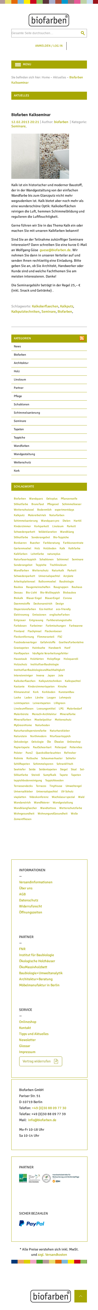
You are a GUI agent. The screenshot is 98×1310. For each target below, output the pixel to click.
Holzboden (49, 548)
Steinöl (35, 775)
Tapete (64, 775)
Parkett (71, 526)
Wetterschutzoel (24, 509)
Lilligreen (59, 703)
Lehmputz (65, 697)
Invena (40, 675)
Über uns (25, 888)
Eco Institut (46, 609)
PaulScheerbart (42, 747)
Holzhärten (37, 659)
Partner (18, 388)
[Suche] (82, 33)
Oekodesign (21, 741)
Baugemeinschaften (38, 587)
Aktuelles (59, 77)
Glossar (24, 1046)
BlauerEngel (52, 598)
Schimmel (63, 559)
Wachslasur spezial (63, 797)
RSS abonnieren (81, 338)
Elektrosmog (21, 614)
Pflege (18, 396)
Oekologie (37, 741)
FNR (22, 949)
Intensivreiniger (23, 675)
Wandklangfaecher (25, 808)
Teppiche (19, 438)
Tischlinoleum (58, 565)
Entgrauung (36, 620)
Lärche (39, 697)
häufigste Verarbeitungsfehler (50, 653)
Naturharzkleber (60, 730)
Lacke (17, 697)
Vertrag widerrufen (37, 1061)
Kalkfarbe (74, 548)
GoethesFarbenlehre (71, 642)
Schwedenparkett (24, 531)
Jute (60, 675)
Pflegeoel (53, 504)
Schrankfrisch (65, 764)
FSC (60, 636)
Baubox (18, 587)
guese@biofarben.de (55, 250)
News (17, 346)
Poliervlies (76, 747)
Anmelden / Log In (49, 46)
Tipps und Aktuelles (33, 1034)
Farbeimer (36, 625)
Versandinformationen (36, 882)
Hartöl (77, 520)
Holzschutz (20, 664)
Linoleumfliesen (23, 708)
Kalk (62, 548)
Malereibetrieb (37, 515)
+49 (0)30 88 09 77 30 (49, 1108)
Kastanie (19, 686)
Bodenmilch (44, 509)
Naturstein (20, 736)
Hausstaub (20, 659)
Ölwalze (59, 741)
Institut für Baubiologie (37, 955)
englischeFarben (60, 614)
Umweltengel (74, 786)
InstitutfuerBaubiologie (44, 664)
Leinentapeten (42, 703)
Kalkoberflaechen (45, 306)
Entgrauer (20, 620)
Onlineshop (74, 741)
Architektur (21, 363)
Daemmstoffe (22, 603)
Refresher (70, 752)
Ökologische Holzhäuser (37, 961)
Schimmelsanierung (27, 413)
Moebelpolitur (43, 719)
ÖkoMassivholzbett (33, 967)
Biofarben (65, 311)
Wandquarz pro (50, 520)
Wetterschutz (22, 462)
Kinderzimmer (22, 526)
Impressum (27, 1052)
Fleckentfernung (24, 636)
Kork (17, 471)
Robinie (18, 758)
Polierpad (60, 747)
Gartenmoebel (22, 548)
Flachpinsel (34, 631)
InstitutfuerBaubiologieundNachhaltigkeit (39, 670)
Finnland (19, 631)
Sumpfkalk (49, 775)
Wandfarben (21, 446)
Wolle (74, 813)
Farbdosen (20, 625)
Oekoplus (52, 498)
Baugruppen (61, 587)
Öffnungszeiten (30, 912)
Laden (28, 697)
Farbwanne (76, 625)
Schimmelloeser (71, 504)
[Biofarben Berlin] (49, 20)
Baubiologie (66, 581)
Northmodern (38, 736)
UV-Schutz (67, 791)
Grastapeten (21, 647)
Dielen (66, 520)
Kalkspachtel (73, 681)
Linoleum (20, 379)
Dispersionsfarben (25, 609)
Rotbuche (32, 758)
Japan (51, 675)
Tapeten (19, 429)
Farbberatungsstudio (59, 620)
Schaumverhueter (52, 758)
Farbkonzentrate (73, 542)
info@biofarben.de (42, 1120)
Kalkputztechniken (25, 311)
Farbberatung (51, 542)
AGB (22, 894)
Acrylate (68, 576)
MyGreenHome (23, 725)
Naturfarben (56, 515)
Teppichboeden (54, 780)
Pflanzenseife (69, 498)
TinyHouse (56, 786)
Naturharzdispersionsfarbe (30, 730)
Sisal (74, 769)
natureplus (53, 554)
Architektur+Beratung (36, 979)
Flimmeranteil (45, 636)
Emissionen (39, 614)
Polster (18, 752)
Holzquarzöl (71, 659)
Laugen (51, 697)
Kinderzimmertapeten (41, 686)
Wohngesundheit (24, 813)
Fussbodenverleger (25, 642)
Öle (49, 741)
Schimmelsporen (43, 764)
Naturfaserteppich (25, 559)
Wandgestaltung (24, 454)
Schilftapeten (22, 764)
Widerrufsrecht (30, 906)
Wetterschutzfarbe (70, 808)
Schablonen (21, 404)
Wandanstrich (22, 802)
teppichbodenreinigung (28, 780)
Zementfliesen (22, 819)
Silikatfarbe (21, 504)
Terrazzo (41, 786)
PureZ (29, 752)
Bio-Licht (31, 592)
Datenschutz (28, 900)
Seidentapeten (48, 769)
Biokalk (18, 598)
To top (82, 1292)
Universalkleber (23, 791)
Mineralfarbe (68, 714)
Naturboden (42, 725)
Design (60, 603)
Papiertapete (22, 747)
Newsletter (27, 1040)
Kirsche (62, 686)
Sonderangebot (40, 537)
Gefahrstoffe (48, 642)
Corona (67, 598)
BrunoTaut (37, 504)
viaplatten (20, 797)
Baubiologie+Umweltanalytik (41, 973)
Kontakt (25, 1028)
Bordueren (20, 542)
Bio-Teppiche (61, 537)
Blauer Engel (34, 598)
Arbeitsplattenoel (24, 581)
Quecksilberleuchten (48, 752)
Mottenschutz (63, 719)
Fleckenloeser (53, 631)
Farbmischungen (56, 625)
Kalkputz (66, 306)
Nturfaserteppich (60, 736)
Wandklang (67, 531)
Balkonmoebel (47, 581)
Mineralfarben (22, 719)
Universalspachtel (49, 576)
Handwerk (54, 647)
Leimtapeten (21, 703)
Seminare (18, 126)
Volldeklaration (47, 531)
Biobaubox (69, 592)
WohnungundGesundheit (53, 813)
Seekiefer (20, 769)
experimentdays (64, 509)
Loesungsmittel (46, 708)
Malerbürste (21, 714)
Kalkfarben (20, 554)
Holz (17, 371)
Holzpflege (53, 659)
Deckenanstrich (42, 603)
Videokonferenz (38, 797)
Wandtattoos (48, 808)
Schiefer (71, 758)
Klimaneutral (22, 692)
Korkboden (48, 692)
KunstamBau (66, 692)
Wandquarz (36, 498)
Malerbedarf (74, 708)
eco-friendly (63, 609)
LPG (61, 708)
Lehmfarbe (37, 554)
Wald (81, 797)
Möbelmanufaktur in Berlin (39, 985)
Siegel (64, 769)
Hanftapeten (21, 653)
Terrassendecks (23, 786)
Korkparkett (41, 526)
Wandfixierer (42, 802)
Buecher (35, 542)
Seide (32, 769)
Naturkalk (58, 570)
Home (46, 77)
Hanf (67, 647)
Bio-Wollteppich (50, 592)
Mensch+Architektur (44, 714)
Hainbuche (38, 647)
